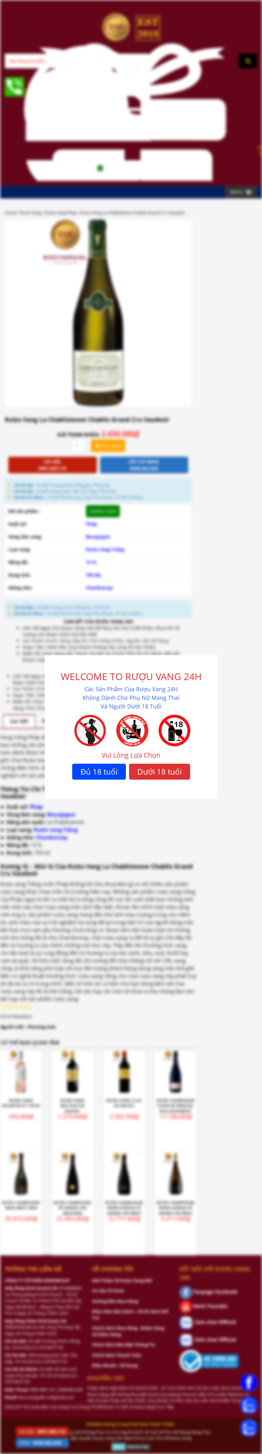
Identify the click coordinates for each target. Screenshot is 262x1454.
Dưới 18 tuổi (159, 771)
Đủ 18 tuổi (99, 771)
